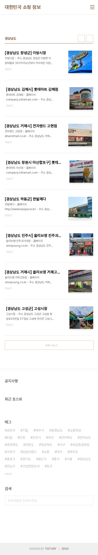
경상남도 (85, 459)
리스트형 (89, 38)
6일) (9, 437)
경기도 (26, 459)
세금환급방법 (80, 445)
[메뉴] (92, 7)
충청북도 (12, 445)
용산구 (42, 459)
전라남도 (85, 437)
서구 (62, 445)
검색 (88, 500)
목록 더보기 (51, 345)
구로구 (11, 452)
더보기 (8, 474)
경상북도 (46, 445)
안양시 (36, 437)
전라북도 (66, 437)
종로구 (11, 459)
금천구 (11, 430)
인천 (22, 437)
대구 (59, 452)
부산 (51, 437)
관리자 (65, 548)
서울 (69, 459)
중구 (56, 459)
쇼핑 (46, 452)
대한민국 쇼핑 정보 (23, 7)
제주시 (39, 430)
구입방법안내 (30, 466)
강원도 (29, 445)
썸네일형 (81, 38)
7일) (25, 430)
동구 (49, 466)
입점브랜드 (29, 452)
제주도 (73, 452)
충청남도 (57, 430)
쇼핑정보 (75, 430)
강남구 (11, 466)
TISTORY (50, 548)
